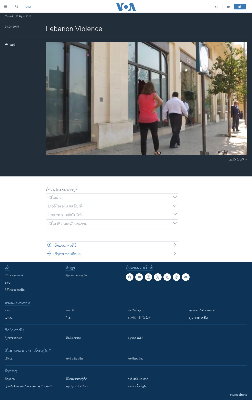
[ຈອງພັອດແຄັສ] (185, 277)
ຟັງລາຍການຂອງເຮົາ (76, 275)
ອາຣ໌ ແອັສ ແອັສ (74, 359)
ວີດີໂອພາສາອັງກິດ (15, 290)
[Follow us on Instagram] (148, 277)
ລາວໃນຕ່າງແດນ (136, 310)
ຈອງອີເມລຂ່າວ (136, 359)
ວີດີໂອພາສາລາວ (14, 275)
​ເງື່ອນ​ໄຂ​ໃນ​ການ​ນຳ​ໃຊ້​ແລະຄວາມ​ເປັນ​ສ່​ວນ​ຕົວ (29, 386)
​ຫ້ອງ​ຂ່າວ (10, 379)
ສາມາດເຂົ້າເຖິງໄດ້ (137, 386)
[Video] (228, 7)
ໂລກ (68, 318)
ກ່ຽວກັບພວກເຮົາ (13, 338)
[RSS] (167, 277)
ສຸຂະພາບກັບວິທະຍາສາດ (202, 310)
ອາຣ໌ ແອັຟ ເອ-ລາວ (138, 379)
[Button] (10, 45)
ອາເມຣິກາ (71, 310)
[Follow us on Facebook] (129, 277)
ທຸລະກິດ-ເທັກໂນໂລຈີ (139, 318)
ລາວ (7, 310)
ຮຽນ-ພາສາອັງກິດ (198, 318)
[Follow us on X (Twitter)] (157, 277)
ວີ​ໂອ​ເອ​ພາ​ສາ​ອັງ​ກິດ (76, 379)
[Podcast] (176, 277)
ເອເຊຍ (8, 318)
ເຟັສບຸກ (9, 359)
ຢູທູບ (7, 283)
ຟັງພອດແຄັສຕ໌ (135, 338)
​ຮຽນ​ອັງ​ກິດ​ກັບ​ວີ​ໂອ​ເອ (77, 386)
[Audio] (216, 7)
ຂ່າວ (28, 7)
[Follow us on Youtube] (139, 277)
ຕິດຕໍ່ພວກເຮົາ (73, 338)
